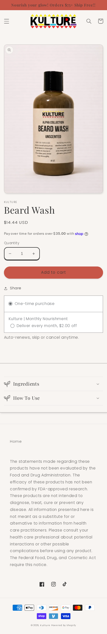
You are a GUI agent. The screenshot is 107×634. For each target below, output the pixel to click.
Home (16, 441)
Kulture (45, 625)
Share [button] (15, 288)
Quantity (11, 243)
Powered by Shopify (63, 625)
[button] (6, 21)
